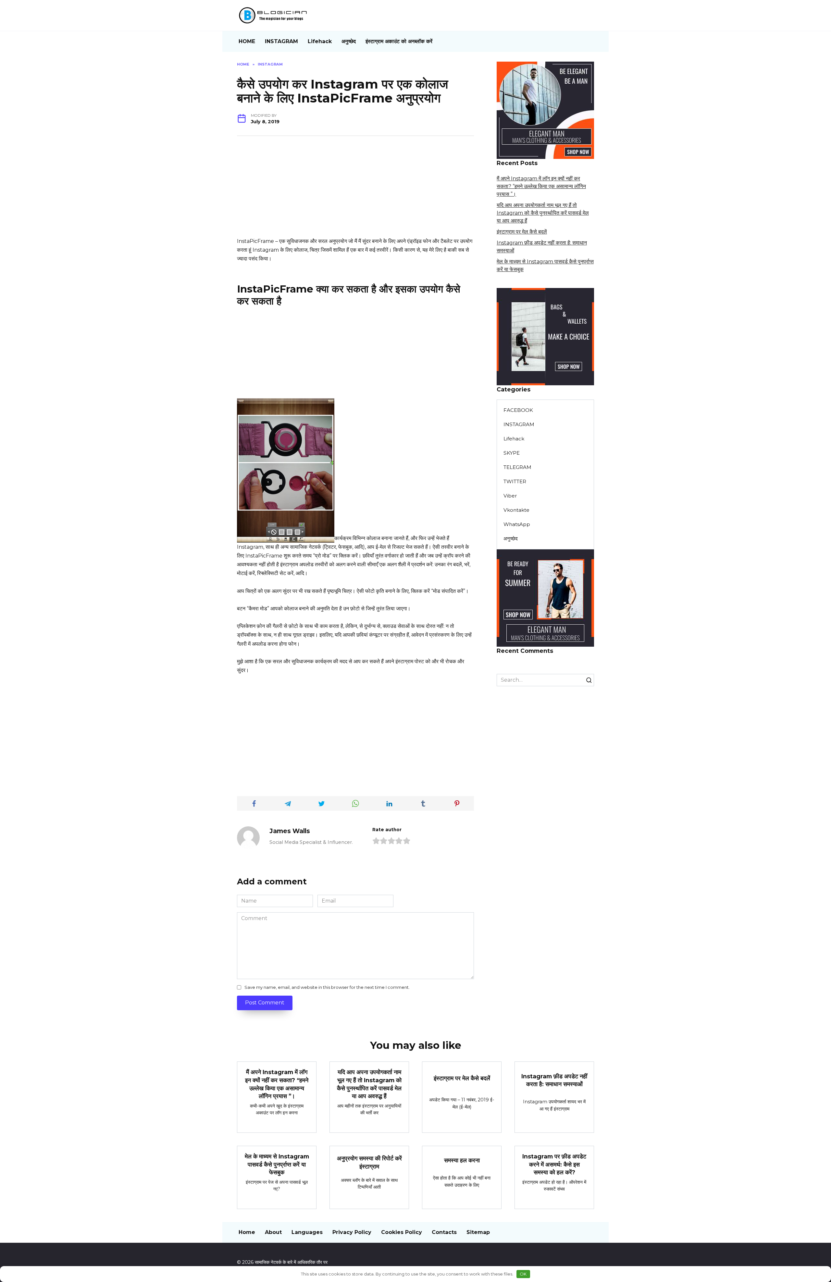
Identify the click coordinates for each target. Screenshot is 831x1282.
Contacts (444, 1232)
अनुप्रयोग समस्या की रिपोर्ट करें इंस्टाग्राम (369, 1162)
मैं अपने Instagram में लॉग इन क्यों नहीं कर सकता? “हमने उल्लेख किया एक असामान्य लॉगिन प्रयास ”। (541, 186)
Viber (510, 496)
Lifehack (320, 41)
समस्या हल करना (462, 1160)
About (273, 1232)
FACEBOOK (518, 410)
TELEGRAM (517, 467)
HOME (247, 41)
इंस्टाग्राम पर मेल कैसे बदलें (522, 232)
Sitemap (478, 1232)
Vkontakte (516, 510)
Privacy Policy (351, 1232)
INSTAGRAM (281, 41)
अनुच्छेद (348, 41)
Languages (307, 1232)
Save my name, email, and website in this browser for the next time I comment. (327, 987)
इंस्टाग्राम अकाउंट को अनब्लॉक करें (399, 41)
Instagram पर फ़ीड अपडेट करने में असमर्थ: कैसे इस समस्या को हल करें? (554, 1164)
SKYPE (511, 453)
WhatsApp (516, 524)
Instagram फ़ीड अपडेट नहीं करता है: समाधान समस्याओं (554, 1080)
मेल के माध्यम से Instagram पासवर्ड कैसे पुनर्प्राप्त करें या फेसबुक (277, 1164)
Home (247, 1232)
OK (523, 1273)
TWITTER (514, 481)
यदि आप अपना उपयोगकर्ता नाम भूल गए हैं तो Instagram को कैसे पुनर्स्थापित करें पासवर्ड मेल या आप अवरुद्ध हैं (543, 213)
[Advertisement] (355, 191)
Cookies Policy (401, 1232)
